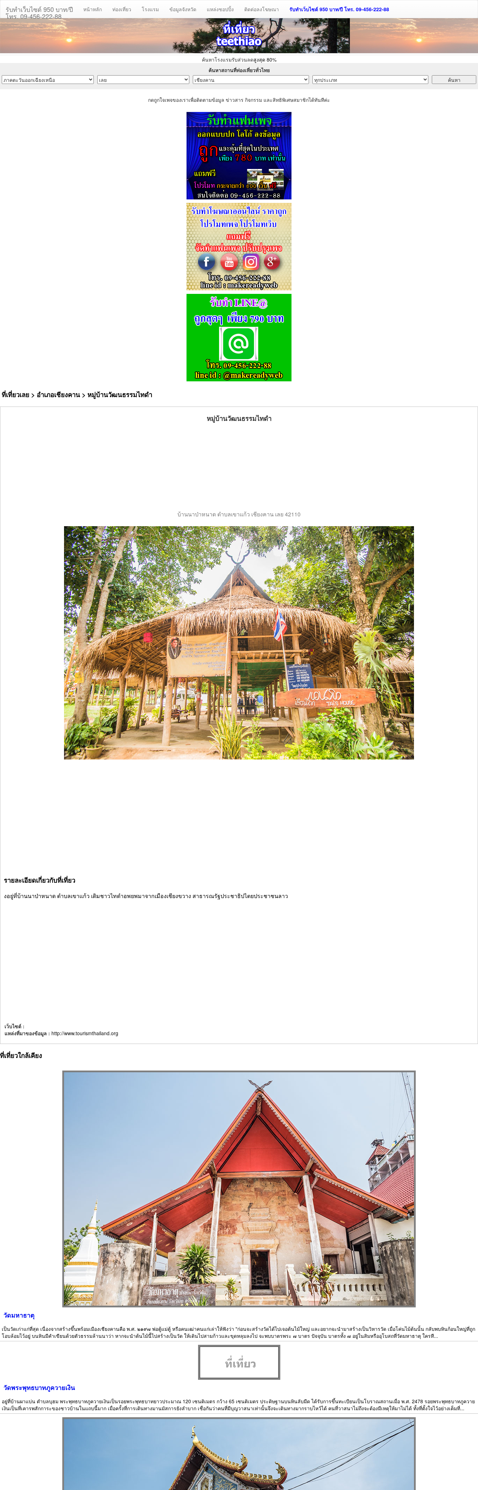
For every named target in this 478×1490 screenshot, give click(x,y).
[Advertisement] (239, 466)
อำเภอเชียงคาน (58, 394)
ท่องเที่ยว (121, 9)
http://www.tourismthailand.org (84, 1033)
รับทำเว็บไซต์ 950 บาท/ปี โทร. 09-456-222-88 (339, 9)
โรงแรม (150, 9)
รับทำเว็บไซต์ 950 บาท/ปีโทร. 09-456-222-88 (39, 11)
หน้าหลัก (92, 9)
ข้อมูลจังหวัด (182, 9)
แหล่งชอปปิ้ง (220, 9)
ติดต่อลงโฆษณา (261, 9)
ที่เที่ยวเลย (15, 394)
